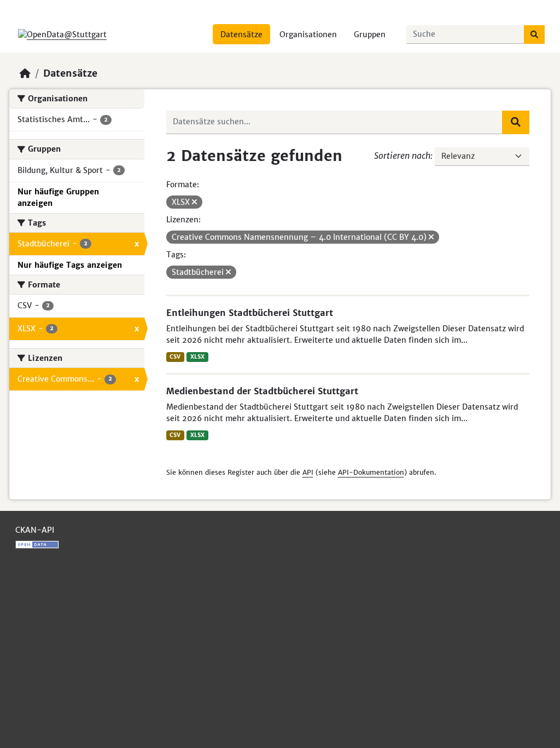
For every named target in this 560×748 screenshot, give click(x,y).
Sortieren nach (402, 155)
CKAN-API (34, 530)
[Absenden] (534, 34)
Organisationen (308, 34)
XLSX (197, 356)
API (307, 472)
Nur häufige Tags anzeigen (70, 265)
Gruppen (370, 34)
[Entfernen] (194, 202)
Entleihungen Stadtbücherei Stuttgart (249, 312)
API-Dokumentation (371, 472)
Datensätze (241, 34)
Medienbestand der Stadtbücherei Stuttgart (262, 390)
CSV (175, 356)
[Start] (25, 73)
